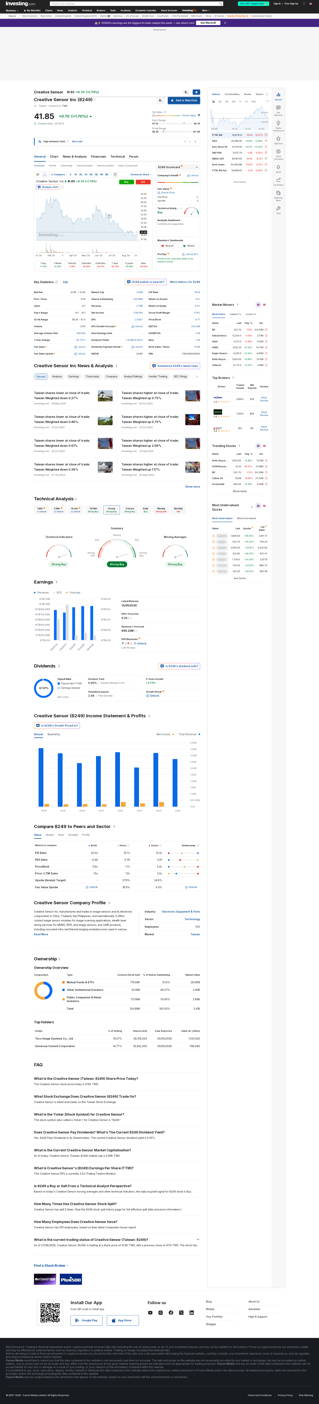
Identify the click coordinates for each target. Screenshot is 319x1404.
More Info (77, 141)
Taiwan (195, 934)
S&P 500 (217, 152)
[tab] (41, 509)
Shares (12, 16)
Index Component (128, 165)
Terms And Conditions (260, 1395)
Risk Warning (306, 1395)
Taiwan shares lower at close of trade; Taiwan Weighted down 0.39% (62, 466)
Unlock (93, 887)
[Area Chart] (45, 175)
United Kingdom (63, 16)
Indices (216, 94)
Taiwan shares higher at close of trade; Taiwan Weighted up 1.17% (150, 466)
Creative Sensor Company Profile (70, 902)
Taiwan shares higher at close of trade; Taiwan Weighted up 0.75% (150, 395)
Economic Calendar (146, 10)
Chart (54, 156)
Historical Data (84, 165)
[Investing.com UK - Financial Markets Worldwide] (20, 3)
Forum (133, 156)
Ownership (66, 165)
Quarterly (53, 734)
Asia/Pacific (163, 16)
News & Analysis (75, 156)
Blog (209, 1301)
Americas (118, 16)
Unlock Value (189, 115)
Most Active (46, 16)
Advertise (254, 1309)
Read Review (264, 399)
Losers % (251, 314)
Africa (208, 16)
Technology (192, 919)
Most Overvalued (246, 518)
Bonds (247, 94)
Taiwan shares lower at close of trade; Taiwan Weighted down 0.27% (62, 395)
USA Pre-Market (180, 16)
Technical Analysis (54, 498)
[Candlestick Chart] (38, 175)
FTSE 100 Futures (221, 170)
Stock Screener (169, 10)
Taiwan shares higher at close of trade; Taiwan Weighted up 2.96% (150, 443)
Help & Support (257, 1316)
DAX (214, 140)
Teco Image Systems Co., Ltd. (54, 1038)
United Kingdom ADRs (85, 16)
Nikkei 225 (218, 158)
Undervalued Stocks (261, 16)
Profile (52, 165)
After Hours (196, 16)
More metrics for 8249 (185, 281)
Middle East (148, 16)
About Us (254, 1301)
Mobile (210, 1309)
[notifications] (304, 3)
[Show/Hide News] (115, 175)
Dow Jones (218, 164)
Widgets (211, 1324)
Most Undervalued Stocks (225, 507)
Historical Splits (105, 165)
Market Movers (223, 304)
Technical (117, 156)
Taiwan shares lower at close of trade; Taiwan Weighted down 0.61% (62, 443)
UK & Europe (132, 16)
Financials (98, 156)
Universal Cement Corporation (55, 1046)
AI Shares (219, 16)
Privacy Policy (285, 1395)
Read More (41, 934)
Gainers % (235, 314)
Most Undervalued (222, 518)
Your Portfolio (214, 1316)
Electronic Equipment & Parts (181, 911)
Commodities (232, 94)
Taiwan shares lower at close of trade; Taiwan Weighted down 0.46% (62, 419)
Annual (38, 734)
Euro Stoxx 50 (219, 146)
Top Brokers (221, 377)
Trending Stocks (224, 446)
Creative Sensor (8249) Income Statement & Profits (90, 715)
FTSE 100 (217, 134)
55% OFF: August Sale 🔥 (253, 3)
